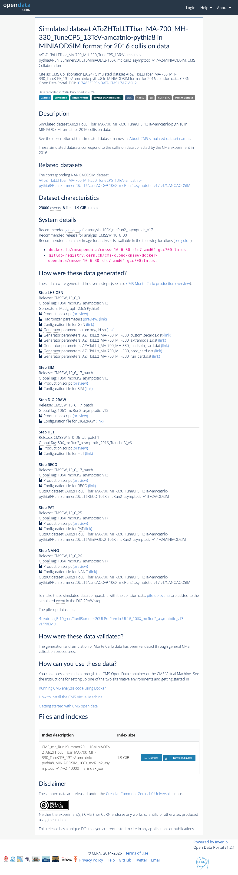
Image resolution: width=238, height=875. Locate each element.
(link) (103, 319)
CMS (129, 97)
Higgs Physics (80, 97)
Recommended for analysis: (70, 229)
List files (153, 758)
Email (156, 860)
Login (190, 7)
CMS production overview (158, 283)
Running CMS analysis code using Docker (72, 688)
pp (151, 97)
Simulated (61, 97)
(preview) (80, 313)
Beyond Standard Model (107, 97)
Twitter (141, 860)
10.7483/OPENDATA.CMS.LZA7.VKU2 (106, 83)
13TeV (140, 97)
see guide (183, 240)
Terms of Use (137, 853)
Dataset (45, 97)
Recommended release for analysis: (68, 235)
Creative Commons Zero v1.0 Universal (138, 793)
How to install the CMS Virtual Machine (70, 697)
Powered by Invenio (210, 842)
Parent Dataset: (184, 97)
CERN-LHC (164, 97)
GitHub (125, 860)
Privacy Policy (91, 860)
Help (111, 860)
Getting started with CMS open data (68, 706)
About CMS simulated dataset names (159, 138)
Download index (182, 758)
